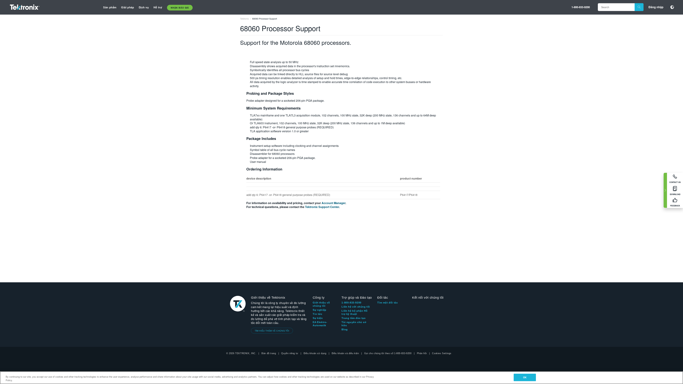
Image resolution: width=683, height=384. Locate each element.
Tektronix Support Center (322, 207)
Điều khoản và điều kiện (345, 353)
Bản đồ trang (268, 353)
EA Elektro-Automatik (320, 324)
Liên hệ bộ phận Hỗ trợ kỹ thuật (354, 312)
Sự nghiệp (319, 309)
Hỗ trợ (157, 7)
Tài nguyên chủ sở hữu (354, 324)
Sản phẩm (110, 7)
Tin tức (317, 314)
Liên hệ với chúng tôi (356, 306)
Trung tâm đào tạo (354, 318)
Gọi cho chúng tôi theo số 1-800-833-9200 (388, 353)
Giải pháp (127, 7)
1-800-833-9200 (580, 7)
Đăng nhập (655, 7)
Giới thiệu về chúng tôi (321, 304)
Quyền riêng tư (289, 353)
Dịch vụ (144, 7)
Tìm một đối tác (387, 302)
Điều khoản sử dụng (315, 353)
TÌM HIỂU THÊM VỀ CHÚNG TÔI (272, 330)
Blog (345, 329)
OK (524, 377)
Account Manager (333, 203)
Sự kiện (318, 318)
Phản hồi (422, 353)
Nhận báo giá (180, 7)
